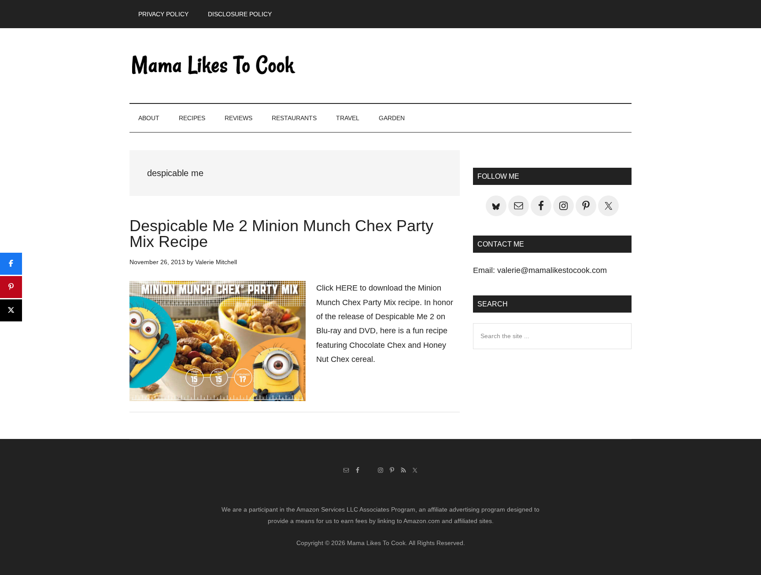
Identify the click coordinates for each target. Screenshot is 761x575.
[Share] (11, 264)
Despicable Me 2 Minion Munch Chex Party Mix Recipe (281, 234)
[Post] (11, 310)
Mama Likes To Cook (213, 65)
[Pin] (11, 287)
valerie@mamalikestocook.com (552, 270)
